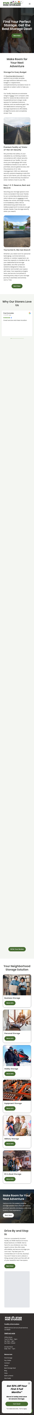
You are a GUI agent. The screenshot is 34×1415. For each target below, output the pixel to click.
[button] (14, 1)
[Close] (29, 1383)
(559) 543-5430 (9, 1333)
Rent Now (17, 36)
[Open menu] (29, 3)
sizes (12, 96)
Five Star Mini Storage (14, 76)
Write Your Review (17, 949)
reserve (20, 198)
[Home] (12, 4)
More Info (10, 1003)
